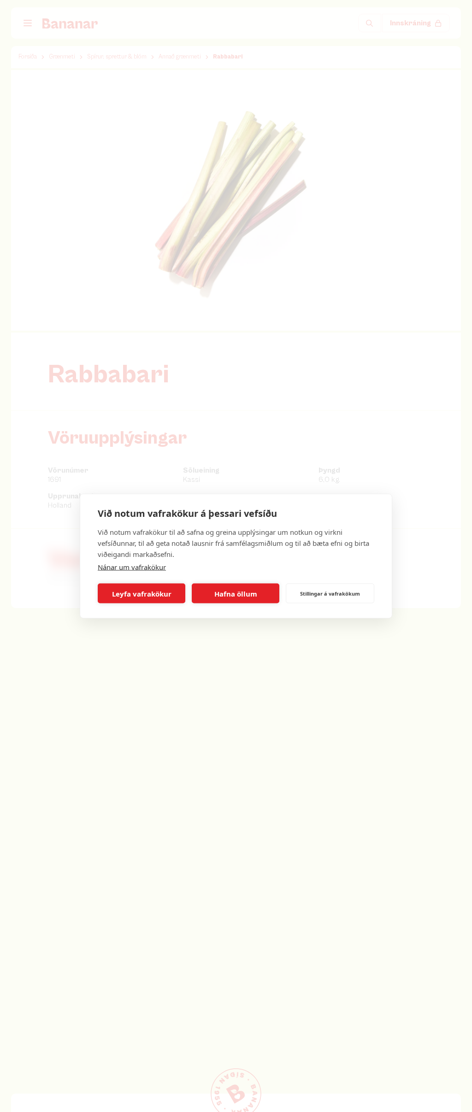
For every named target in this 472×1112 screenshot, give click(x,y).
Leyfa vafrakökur (141, 593)
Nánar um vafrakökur (132, 567)
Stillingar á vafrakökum (330, 593)
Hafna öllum (235, 593)
